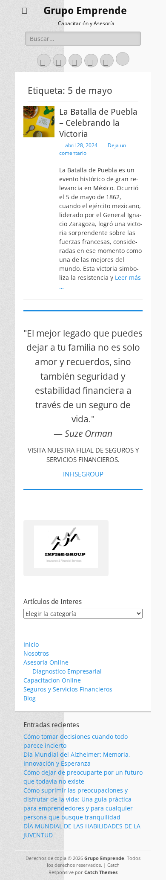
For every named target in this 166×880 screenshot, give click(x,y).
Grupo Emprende (85, 11)
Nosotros (36, 653)
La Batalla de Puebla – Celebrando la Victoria (98, 123)
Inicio (31, 644)
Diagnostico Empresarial (67, 671)
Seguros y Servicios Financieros (67, 689)
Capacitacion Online (52, 680)
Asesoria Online (46, 662)
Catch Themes (100, 872)
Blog (29, 698)
